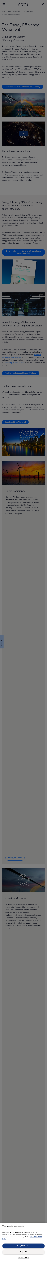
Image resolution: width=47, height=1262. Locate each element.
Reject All (23, 1252)
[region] (23, 1242)
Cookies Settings (23, 1258)
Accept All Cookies (23, 1246)
